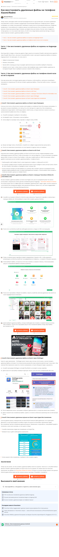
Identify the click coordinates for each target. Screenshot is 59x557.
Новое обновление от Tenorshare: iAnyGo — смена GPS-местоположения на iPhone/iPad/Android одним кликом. (30, 511)
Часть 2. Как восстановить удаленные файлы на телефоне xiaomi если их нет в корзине (25, 40)
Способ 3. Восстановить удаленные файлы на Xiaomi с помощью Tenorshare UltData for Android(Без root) (30, 93)
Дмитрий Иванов (8, 16)
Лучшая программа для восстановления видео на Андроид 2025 (20, 497)
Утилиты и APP (28, 1)
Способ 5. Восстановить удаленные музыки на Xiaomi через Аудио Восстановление (24, 98)
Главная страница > (6, 6)
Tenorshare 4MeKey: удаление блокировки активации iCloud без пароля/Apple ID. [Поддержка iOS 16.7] (30, 514)
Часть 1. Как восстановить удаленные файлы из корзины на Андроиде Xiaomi (23, 37)
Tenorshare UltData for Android (48, 181)
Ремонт (11, 1)
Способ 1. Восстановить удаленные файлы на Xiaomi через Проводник (21, 89)
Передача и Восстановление (18, 1)
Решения (39, 1)
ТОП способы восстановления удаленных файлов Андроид (19, 494)
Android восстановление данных (20, 18)
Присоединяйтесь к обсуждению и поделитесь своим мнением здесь (23, 486)
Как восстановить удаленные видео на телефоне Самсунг (18, 500)
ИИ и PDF (34, 1)
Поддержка (46, 1)
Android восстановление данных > (19, 6)
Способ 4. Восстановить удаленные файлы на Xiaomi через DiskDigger (21, 96)
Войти (56, 1)
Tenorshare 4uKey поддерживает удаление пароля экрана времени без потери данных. (26, 508)
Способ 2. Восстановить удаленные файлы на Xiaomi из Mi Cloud (19, 91)
